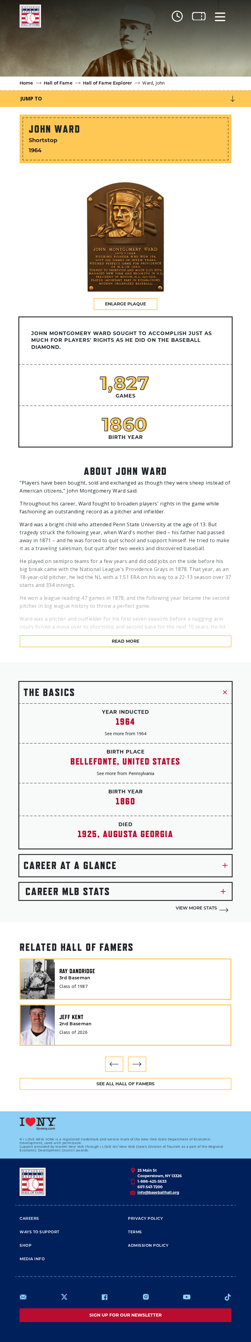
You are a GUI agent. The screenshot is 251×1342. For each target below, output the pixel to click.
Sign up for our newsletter (125, 1315)
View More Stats (196, 908)
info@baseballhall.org (158, 1192)
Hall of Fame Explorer (107, 83)
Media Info (32, 1259)
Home (26, 83)
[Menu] (220, 16)
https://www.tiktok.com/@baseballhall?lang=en (227, 1297)
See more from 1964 (125, 733)
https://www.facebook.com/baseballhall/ (104, 1297)
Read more (125, 641)
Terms (135, 1232)
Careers (29, 1219)
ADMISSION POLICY (148, 1246)
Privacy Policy (145, 1219)
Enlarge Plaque (125, 304)
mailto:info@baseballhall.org (23, 1297)
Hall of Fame (58, 83)
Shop (26, 1246)
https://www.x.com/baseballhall (64, 1296)
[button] (114, 1064)
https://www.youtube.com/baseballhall (186, 1297)
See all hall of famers (125, 1084)
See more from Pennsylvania (126, 773)
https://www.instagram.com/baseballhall (145, 1297)
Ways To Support (39, 1232)
